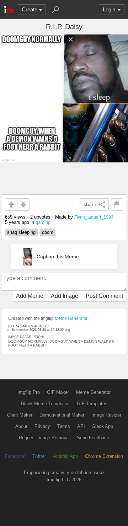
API (81, 426)
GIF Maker (58, 392)
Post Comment (104, 296)
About (21, 426)
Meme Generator (71, 318)
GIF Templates (92, 403)
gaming (43, 222)
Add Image (64, 296)
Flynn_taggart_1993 (93, 217)
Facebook (15, 456)
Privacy (42, 426)
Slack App (102, 426)
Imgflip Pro (28, 392)
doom (47, 232)
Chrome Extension (104, 456)
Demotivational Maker (61, 415)
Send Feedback (93, 437)
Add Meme (29, 296)
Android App (65, 456)
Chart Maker (19, 415)
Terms (63, 426)
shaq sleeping (21, 232)
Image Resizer (106, 415)
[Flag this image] (117, 204)
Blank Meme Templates (45, 403)
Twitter (39, 456)
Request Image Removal (44, 437)
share (90, 204)
